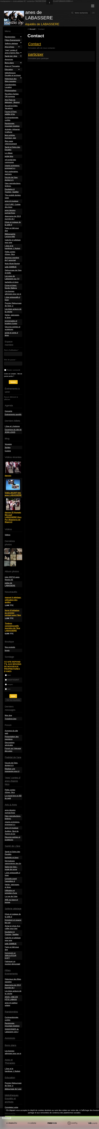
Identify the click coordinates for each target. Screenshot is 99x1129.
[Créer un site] (12, 1123)
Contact (34, 44)
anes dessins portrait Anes (10, 211)
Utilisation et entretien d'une (11, 891)
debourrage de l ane (13, 1089)
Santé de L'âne (11, 56)
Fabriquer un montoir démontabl (12, 962)
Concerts (8, 411)
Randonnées (10, 37)
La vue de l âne (11, 896)
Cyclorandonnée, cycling (12, 118)
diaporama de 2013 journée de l (13, 217)
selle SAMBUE (10, 267)
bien (9, 675)
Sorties (7, 447)
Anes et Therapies (12, 66)
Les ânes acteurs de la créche (13, 310)
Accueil (32, 29)
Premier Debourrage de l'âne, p (13, 304)
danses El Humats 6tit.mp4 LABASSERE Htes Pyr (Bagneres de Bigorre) (13, 517)
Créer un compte (10, 374)
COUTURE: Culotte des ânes (12, 205)
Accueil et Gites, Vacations (11, 107)
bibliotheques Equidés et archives (13, 74)
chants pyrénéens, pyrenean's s (12, 167)
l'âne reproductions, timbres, (13, 184)
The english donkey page (13, 196)
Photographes (10, 90)
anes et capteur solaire (11, 1004)
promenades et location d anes (11, 322)
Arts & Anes (9, 47)
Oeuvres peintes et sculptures (12, 328)
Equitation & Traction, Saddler (12, 190)
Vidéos (7, 535)
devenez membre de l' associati (12, 259)
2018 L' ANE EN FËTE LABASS (11, 998)
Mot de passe (9, 360)
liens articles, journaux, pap (10, 136)
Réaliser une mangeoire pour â (12, 770)
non (8, 689)
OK (93, 12)
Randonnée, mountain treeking (12, 124)
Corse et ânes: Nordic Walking (11, 286)
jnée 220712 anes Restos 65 (12, 578)
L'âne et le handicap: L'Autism (12, 247)
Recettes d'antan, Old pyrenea (12, 95)
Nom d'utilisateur (11, 350)
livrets (7, 650)
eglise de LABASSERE (10, 584)
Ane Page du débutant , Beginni (12, 101)
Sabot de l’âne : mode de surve (11, 868)
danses (8, 475)
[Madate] (32, 1123)
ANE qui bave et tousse (11, 901)
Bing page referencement (11, 142)
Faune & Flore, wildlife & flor (11, 113)
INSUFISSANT (13, 680)
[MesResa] (52, 1123)
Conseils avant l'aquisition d (11, 880)
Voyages (8, 444)
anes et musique (11, 201)
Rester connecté (13, 370)
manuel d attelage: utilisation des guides (13, 599)
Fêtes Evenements (12, 40)
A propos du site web (11, 732)
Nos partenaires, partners (11, 172)
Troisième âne (10, 719)
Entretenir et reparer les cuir (13, 921)
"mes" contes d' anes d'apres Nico (12, 51)
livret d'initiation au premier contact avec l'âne (13, 612)
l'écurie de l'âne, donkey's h (11, 178)
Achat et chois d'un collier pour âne (12, 927)
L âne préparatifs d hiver (12, 298)
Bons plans (9, 63)
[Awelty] (72, 1123)
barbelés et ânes (11, 282)
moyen (10, 684)
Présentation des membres (12, 738)
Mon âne (8, 715)
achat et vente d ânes (11, 334)
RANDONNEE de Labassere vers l (12, 1030)
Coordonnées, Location (10, 86)
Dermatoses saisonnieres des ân (13, 862)
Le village (9, 153)
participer (35, 54)
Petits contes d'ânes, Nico (10, 253)
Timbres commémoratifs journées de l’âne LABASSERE (12, 627)
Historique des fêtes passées (10, 80)
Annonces (9, 59)
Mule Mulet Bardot (12, 263)
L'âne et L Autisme (12, 426)
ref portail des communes (10, 161)
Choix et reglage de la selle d (13, 223)
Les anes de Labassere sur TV (12, 277)
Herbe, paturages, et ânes (12, 316)
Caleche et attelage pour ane (13, 241)
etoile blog (9, 156)
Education (9, 69)
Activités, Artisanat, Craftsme (12, 130)
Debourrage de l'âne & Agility (13, 271)
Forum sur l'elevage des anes (13, 749)
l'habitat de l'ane (13, 757)
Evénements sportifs (13, 414)
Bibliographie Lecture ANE (10, 235)
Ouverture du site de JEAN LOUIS (13, 431)
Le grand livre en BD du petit (13, 797)
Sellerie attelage (11, 43)
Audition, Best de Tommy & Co (12, 832)
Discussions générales (9, 743)
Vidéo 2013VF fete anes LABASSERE (13, 494)
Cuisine (8, 451)
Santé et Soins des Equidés (12, 148)
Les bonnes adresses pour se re (13, 292)
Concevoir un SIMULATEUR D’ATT (10, 955)
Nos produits (10, 647)
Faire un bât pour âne (12, 229)
